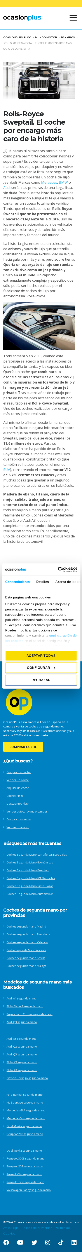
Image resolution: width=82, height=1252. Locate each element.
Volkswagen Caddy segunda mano (29, 1190)
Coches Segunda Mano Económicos (30, 862)
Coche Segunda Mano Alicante (26, 950)
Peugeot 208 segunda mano (25, 1134)
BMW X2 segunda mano (22, 1062)
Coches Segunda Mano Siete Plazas (30, 886)
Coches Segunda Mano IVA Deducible (31, 878)
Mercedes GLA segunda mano (26, 1110)
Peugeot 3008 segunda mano (26, 1158)
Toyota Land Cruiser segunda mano (29, 1014)
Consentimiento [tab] (17, 581)
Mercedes (49, 182)
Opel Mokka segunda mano (24, 1126)
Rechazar (41, 680)
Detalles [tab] (42, 581)
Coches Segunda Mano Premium (28, 870)
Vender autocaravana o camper (27, 811)
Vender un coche (18, 780)
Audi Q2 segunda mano (22, 1046)
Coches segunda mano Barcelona (28, 934)
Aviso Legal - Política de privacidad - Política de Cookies (36, 1230)
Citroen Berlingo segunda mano (27, 1078)
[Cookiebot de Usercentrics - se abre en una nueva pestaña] (58, 569)
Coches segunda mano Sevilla (26, 958)
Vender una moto (18, 827)
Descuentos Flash (18, 804)
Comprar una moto (19, 819)
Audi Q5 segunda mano (22, 1054)
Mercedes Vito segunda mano (26, 1118)
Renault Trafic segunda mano (25, 1182)
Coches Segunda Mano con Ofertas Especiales (37, 854)
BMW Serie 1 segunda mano (25, 1006)
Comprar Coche (23, 747)
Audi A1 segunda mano (22, 998)
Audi (6, 187)
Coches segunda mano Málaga (26, 966)
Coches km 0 (15, 796)
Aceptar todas (41, 655)
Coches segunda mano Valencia (27, 942)
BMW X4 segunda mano (22, 1070)
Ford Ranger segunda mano (25, 1095)
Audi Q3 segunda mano (22, 1022)
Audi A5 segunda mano (22, 1039)
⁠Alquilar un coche (18, 788)
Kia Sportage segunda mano (25, 1102)
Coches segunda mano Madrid (26, 926)
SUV (6, 469)
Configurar (38, 668)
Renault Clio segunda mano (24, 1174)
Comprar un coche (19, 772)
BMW (63, 182)
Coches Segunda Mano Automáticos (30, 894)
